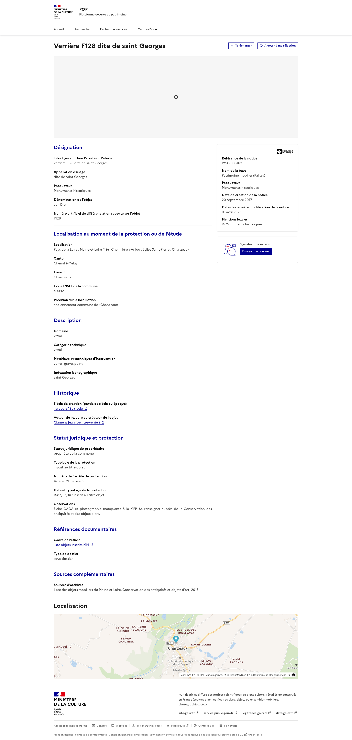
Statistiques (178, 726)
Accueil (59, 29)
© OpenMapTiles (236, 675)
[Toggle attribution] (293, 674)
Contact (102, 726)
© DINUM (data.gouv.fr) (210, 675)
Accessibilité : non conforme (70, 726)
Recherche (82, 29)
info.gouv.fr (186, 713)
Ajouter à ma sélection (280, 46)
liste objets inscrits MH (71, 544)
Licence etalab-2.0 (232, 735)
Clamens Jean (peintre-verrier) (77, 422)
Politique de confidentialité (91, 735)
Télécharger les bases (149, 726)
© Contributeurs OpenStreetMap (268, 675)
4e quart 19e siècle (68, 408)
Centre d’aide (206, 726)
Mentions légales (63, 735)
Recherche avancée (113, 29)
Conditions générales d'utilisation (128, 735)
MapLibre (185, 675)
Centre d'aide (147, 29)
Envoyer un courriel (256, 251)
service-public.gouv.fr (218, 713)
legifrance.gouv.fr (254, 713)
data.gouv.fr (284, 713)
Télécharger (243, 46)
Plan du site (230, 726)
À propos (121, 726)
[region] (176, 646)
